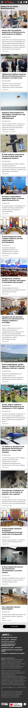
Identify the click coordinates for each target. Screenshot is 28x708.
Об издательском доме (9, 637)
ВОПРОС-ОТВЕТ (6, 620)
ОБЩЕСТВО (5, 51)
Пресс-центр (5, 639)
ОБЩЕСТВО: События (8, 131)
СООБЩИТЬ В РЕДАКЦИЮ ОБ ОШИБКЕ (12, 653)
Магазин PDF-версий (8, 642)
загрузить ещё (14, 626)
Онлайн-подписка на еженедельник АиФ (8, 644)
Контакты (18, 647)
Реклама (14, 639)
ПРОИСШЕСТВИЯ (7, 505)
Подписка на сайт (7, 647)
